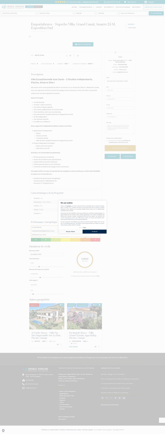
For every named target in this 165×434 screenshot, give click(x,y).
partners (69, 206)
